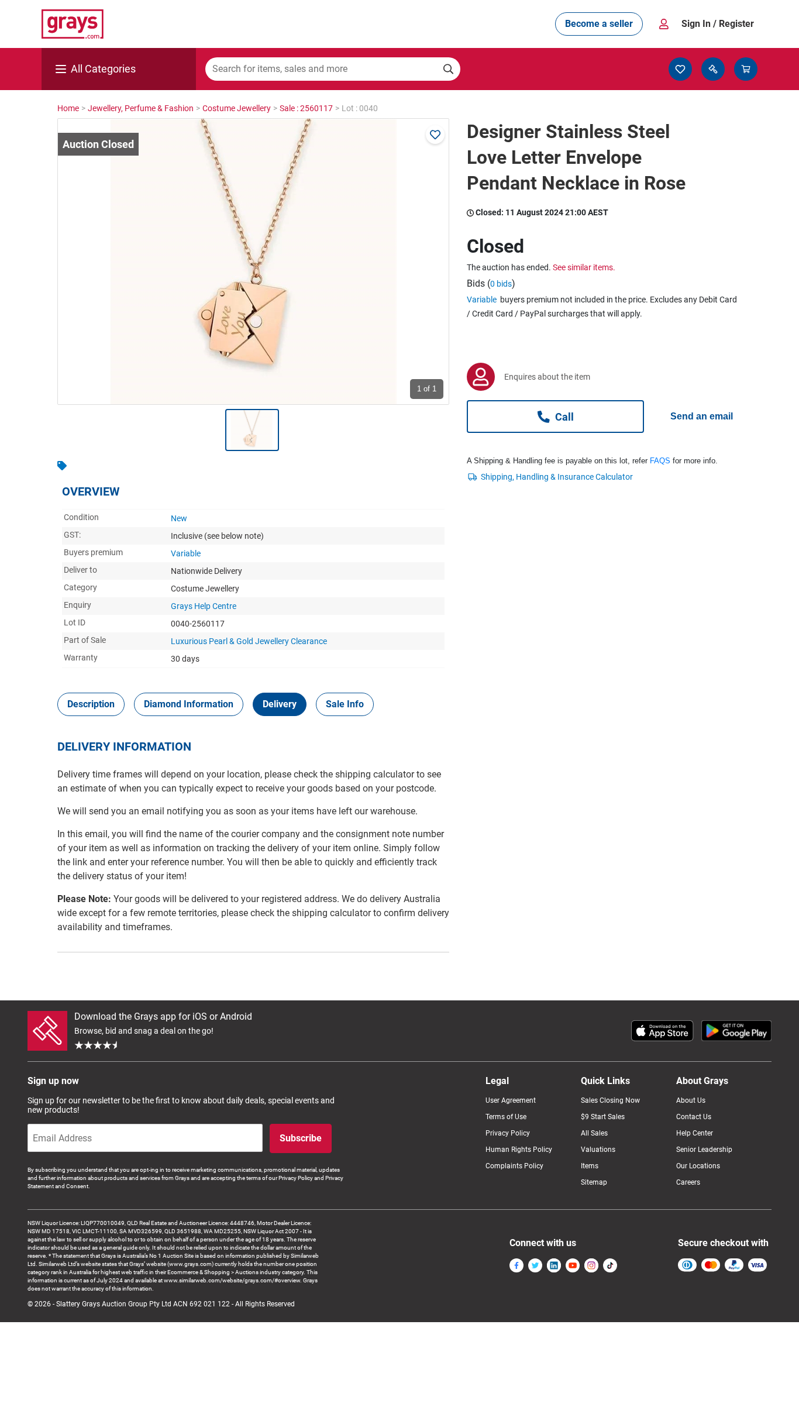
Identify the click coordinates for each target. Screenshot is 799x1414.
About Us (690, 1100)
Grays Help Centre (203, 606)
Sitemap (594, 1182)
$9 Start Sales (603, 1117)
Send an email (701, 416)
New (179, 518)
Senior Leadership (704, 1149)
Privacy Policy (507, 1133)
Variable (186, 553)
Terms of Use (505, 1117)
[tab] (91, 704)
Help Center (694, 1133)
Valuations (598, 1149)
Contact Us (693, 1117)
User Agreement (510, 1100)
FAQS (660, 460)
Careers (688, 1182)
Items (589, 1166)
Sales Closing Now (610, 1100)
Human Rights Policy (518, 1149)
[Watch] (435, 134)
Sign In (717, 23)
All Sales (594, 1133)
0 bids (501, 283)
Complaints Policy (514, 1166)
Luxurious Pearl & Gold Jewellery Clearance (249, 641)
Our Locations (698, 1166)
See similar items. (584, 267)
